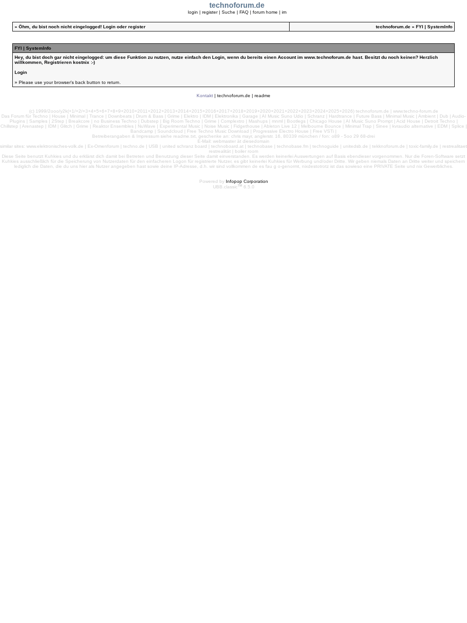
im (284, 12)
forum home (265, 12)
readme (262, 95)
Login (109, 26)
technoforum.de (393, 26)
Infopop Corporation (247, 181)
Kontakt (205, 95)
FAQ (244, 12)
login (193, 12)
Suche (228, 12)
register (210, 12)
